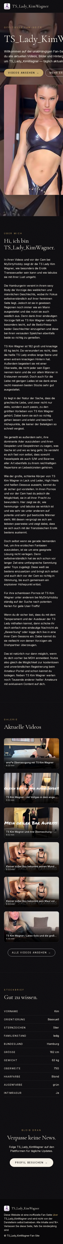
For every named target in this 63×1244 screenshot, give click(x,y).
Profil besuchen (31, 1162)
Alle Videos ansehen (31, 952)
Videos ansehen (23, 72)
